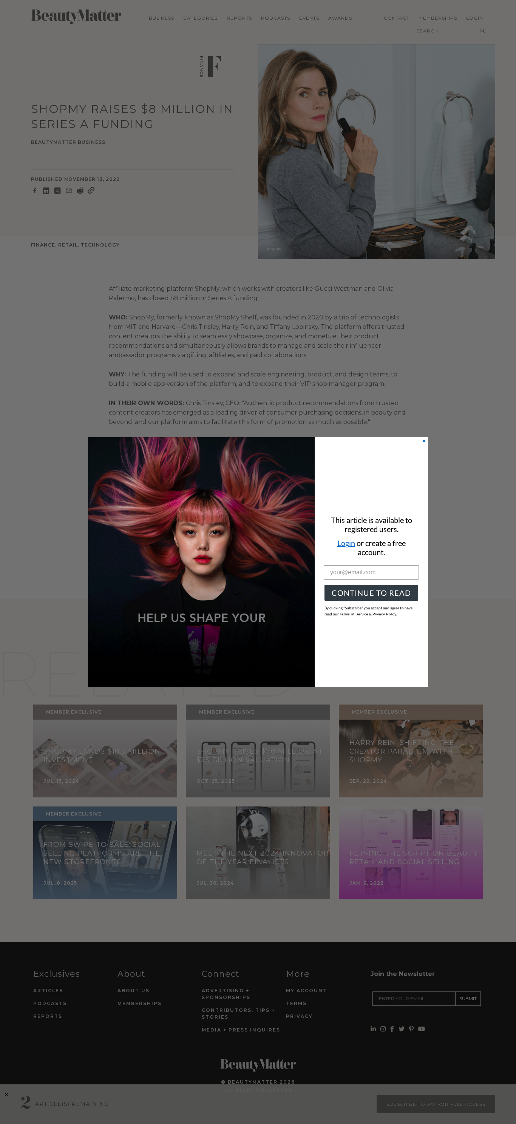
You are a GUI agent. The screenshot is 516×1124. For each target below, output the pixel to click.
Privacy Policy (384, 614)
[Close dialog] (424, 441)
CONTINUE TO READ (371, 592)
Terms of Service (354, 614)
